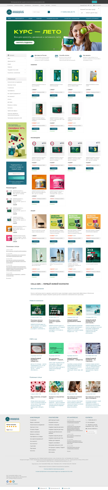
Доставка (48, 5)
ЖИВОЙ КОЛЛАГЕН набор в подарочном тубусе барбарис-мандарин (39, 119)
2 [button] (51, 49)
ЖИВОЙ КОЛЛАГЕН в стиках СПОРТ (92, 85)
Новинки (39, 18)
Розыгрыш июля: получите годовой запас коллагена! (73, 448)
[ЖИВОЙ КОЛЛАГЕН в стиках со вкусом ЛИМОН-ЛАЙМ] (75, 75)
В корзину (36, 95)
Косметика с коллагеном (72, 18)
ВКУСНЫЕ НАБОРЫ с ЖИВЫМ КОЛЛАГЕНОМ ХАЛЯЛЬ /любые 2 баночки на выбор (57, 232)
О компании (10, 5)
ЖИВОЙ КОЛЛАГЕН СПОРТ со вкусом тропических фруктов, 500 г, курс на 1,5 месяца (39, 192)
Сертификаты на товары (36, 436)
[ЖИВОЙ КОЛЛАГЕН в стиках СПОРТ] (93, 75)
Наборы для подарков (54, 440)
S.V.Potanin (15, 484)
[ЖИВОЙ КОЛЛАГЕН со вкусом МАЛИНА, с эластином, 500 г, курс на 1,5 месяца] (57, 148)
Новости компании (35, 432)
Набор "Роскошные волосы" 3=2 (56, 264)
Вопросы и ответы (19, 5)
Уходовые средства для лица (56, 429)
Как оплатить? (33, 443)
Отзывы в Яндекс (34, 429)
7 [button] (57, 49)
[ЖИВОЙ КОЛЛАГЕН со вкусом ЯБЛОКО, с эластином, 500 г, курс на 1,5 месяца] (75, 148)
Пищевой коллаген (53, 422)
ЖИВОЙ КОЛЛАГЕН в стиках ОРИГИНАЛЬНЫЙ (56, 85)
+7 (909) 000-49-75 (68, 12)
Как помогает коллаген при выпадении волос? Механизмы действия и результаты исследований (16, 261)
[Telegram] (13, 481)
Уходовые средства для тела (56, 438)
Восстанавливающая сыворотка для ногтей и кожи (39, 264)
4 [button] (54, 49)
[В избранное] (46, 95)
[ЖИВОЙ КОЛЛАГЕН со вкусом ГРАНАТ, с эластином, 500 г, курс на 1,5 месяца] (57, 109)
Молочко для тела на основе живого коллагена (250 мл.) (38, 231)
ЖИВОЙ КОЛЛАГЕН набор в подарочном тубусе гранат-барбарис (74, 119)
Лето (9, 18)
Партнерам (33, 448)
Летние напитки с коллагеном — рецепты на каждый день (15, 275)
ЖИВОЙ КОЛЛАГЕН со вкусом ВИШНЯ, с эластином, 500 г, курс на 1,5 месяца (38, 159)
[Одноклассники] (10, 481)
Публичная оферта (12, 110)
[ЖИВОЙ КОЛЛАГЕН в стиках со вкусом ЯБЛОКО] (39, 75)
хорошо (94, 2)
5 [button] (55, 49)
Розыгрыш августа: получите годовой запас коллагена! (73, 422)
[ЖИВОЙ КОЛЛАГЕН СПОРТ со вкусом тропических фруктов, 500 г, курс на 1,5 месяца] (39, 182)
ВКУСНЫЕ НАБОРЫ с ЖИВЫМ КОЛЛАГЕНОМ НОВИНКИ (92, 231)
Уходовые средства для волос (56, 427)
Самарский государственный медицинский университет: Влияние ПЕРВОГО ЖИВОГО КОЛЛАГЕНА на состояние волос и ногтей (75, 429)
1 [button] (50, 49)
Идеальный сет (19, 18)
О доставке (33, 446)
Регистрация (98, 5)
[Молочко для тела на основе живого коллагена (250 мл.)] (39, 221)
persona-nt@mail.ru (92, 428)
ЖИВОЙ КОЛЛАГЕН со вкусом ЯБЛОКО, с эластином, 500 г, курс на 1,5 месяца (74, 159)
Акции (30, 18)
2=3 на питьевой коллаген (92, 264)
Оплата (42, 5)
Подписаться (16, 178)
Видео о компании (34, 422)
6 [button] (56, 49)
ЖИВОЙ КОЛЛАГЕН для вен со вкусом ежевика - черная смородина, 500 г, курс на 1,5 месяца (57, 192)
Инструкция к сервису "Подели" (57, 447)
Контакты (54, 5)
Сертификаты (28, 5)
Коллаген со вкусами (54, 424)
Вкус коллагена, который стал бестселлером (16, 251)
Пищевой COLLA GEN (52, 18)
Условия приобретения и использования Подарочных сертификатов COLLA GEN (54, 471)
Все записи (8, 278)
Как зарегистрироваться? (14, 93)
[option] (54, 36)
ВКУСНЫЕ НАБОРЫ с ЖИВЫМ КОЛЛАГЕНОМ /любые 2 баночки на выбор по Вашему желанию (75, 232)
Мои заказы (52, 452)
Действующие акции (54, 420)
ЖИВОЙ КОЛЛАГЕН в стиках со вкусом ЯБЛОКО (39, 85)
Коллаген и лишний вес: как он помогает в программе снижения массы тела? (16, 255)
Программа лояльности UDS (15, 118)
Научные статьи (12, 85)
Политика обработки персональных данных (13, 114)
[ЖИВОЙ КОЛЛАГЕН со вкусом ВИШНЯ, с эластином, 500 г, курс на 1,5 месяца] (39, 148)
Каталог (12, 55)
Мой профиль (52, 450)
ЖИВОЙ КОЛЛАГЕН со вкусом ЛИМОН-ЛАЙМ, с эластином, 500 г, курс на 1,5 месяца (93, 159)
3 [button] (52, 49)
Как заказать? (36, 5)
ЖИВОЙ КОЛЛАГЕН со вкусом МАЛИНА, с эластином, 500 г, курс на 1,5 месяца (56, 159)
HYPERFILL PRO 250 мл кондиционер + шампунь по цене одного (74, 265)
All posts (69, 451)
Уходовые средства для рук (55, 435)
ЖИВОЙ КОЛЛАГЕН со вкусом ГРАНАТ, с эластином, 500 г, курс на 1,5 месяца (57, 119)
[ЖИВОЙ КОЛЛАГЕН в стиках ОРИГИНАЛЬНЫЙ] (57, 75)
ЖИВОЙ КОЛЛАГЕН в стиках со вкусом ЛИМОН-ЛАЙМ (75, 85)
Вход (90, 5)
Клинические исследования (15, 82)
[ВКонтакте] (7, 481)
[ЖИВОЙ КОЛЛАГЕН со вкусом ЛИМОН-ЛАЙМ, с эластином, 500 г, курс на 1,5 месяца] (93, 148)
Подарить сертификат (92, 18)
